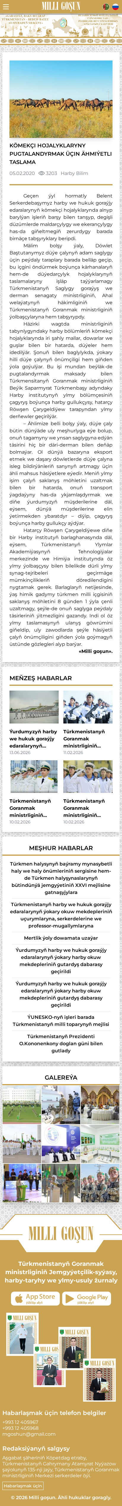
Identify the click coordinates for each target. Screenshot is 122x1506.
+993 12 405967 (20, 1422)
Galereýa (61, 1077)
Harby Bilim (74, 173)
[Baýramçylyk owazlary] (100, 1105)
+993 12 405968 (20, 1428)
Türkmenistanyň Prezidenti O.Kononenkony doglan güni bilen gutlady (61, 1044)
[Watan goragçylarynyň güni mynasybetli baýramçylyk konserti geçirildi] (22, 1183)
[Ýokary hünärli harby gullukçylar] (22, 1144)
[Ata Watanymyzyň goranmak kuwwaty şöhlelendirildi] (61, 1105)
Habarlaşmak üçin (23, 1486)
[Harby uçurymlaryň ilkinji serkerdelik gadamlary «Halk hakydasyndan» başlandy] (61, 1183)
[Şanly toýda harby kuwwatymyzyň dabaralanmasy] (100, 1183)
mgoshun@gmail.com (29, 1434)
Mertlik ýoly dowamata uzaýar (61, 938)
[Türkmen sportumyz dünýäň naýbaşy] (22, 1105)
